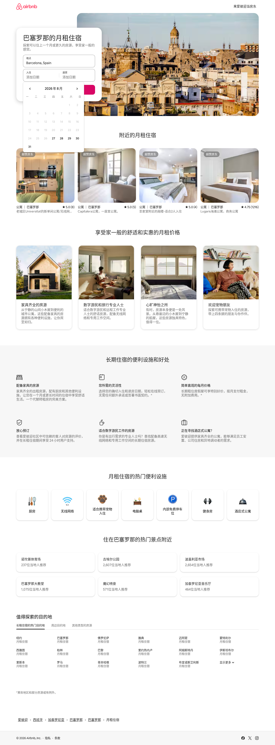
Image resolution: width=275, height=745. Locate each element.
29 (69, 138)
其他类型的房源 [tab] (82, 625)
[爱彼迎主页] (26, 6)
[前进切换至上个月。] (30, 89)
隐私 (48, 738)
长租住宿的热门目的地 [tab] (30, 625)
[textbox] (41, 77)
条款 (57, 738)
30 (77, 138)
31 (29, 147)
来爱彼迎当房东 (244, 6)
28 (61, 138)
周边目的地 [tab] (58, 625)
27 (53, 138)
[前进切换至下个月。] (77, 89)
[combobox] (59, 62)
